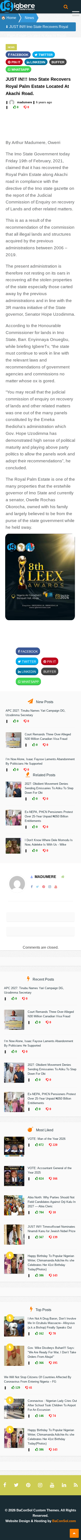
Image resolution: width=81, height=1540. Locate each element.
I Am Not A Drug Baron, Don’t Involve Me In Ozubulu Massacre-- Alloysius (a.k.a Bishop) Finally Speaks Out (52, 1323)
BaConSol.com (64, 1521)
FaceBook (19, 55)
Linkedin (37, 62)
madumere (24, 102)
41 (30, 1387)
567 (41, 1237)
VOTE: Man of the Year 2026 (46, 1138)
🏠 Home (8, 18)
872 (41, 1144)
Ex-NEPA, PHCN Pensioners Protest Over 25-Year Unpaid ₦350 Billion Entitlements (49, 816)
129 (17, 1387)
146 (41, 1415)
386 (41, 1275)
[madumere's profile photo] (12, 102)
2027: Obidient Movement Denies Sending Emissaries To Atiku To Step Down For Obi (49, 788)
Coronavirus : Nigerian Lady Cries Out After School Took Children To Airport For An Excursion (52, 1405)
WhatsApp (20, 69)
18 (54, 1212)
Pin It (15, 62)
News (29, 18)
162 (41, 1333)
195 (54, 1362)
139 (54, 1237)
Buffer (58, 62)
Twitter (45, 55)
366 (41, 1362)
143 (54, 1275)
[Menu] (75, 14)
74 (54, 1415)
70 (54, 1333)
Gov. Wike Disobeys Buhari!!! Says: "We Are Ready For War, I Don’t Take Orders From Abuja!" (52, 1352)
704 (41, 1212)
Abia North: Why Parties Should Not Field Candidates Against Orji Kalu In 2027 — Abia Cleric (52, 1202)
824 (41, 1178)
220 (54, 1144)
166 (54, 1178)
